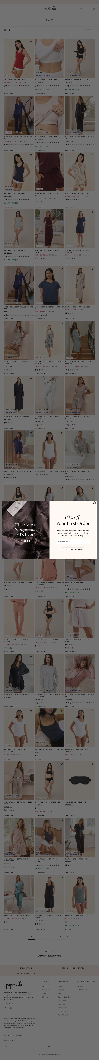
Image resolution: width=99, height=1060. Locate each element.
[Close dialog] (94, 503)
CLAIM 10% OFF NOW (73, 550)
